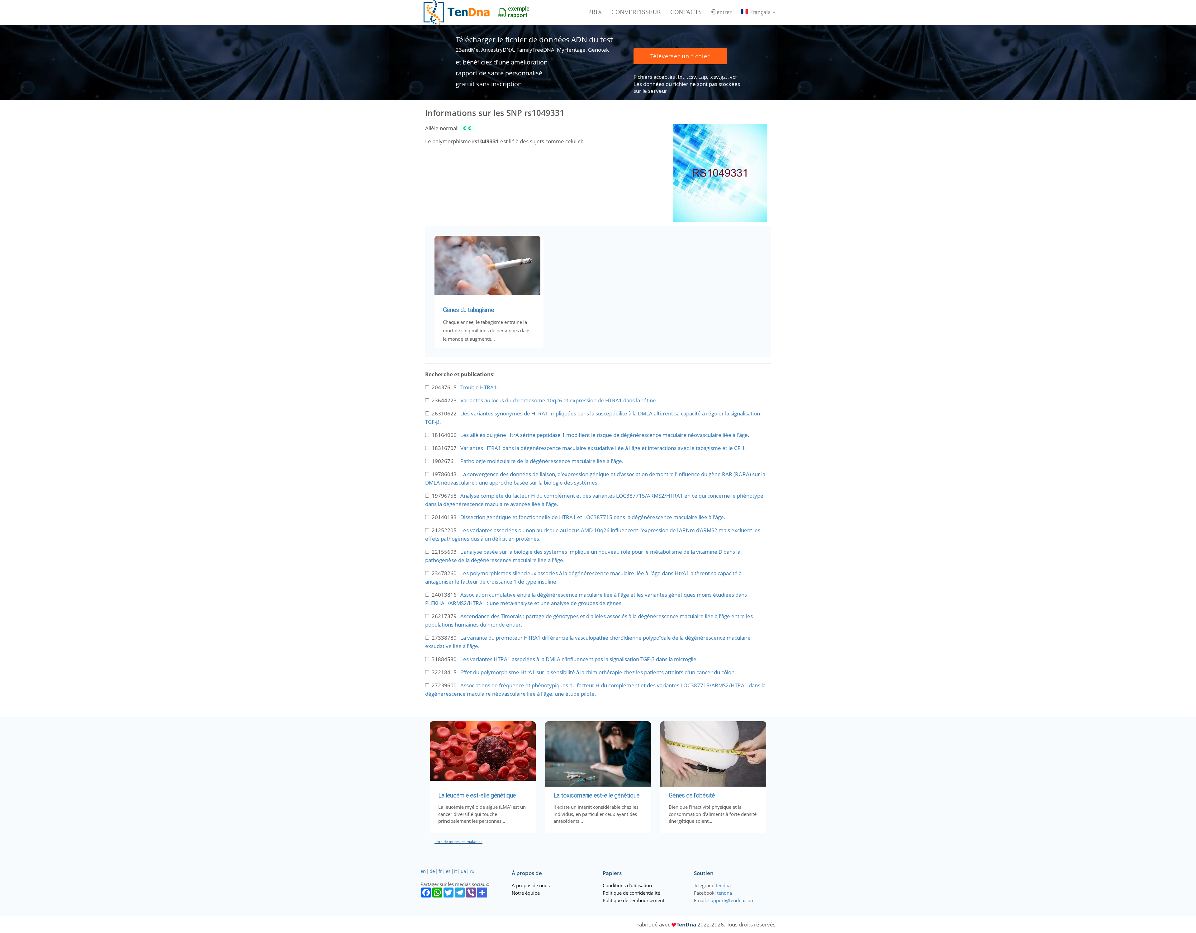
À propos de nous (531, 885)
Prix (595, 11)
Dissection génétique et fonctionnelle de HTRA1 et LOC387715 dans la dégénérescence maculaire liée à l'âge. (592, 517)
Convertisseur (636, 11)
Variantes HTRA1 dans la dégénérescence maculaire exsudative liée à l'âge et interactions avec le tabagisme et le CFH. (603, 448)
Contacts (686, 11)
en (423, 871)
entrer (724, 11)
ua (463, 871)
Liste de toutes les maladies (458, 841)
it (455, 871)
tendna (723, 885)
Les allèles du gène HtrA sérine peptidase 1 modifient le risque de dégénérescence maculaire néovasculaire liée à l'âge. (604, 434)
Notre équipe (526, 893)
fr (440, 871)
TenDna (686, 924)
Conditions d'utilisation (627, 885)
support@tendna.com (731, 900)
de (432, 871)
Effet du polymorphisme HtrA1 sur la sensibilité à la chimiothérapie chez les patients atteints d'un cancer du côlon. (598, 672)
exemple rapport (518, 11)
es (448, 871)
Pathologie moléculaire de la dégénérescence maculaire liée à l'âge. (542, 461)
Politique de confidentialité (631, 893)
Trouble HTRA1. (479, 387)
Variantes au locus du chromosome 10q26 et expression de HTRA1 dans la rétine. (558, 400)
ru (472, 871)
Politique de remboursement (633, 900)
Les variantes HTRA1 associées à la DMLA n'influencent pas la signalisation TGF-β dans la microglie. (579, 659)
